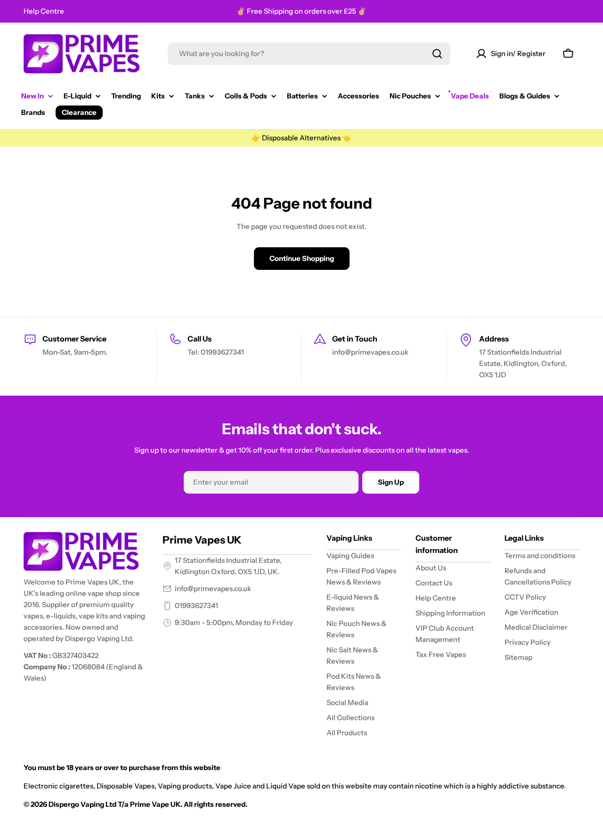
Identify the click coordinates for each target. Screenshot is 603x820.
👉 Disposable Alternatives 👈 (301, 137)
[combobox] (309, 53)
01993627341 (196, 605)
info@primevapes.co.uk (213, 588)
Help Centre (44, 11)
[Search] (437, 53)
